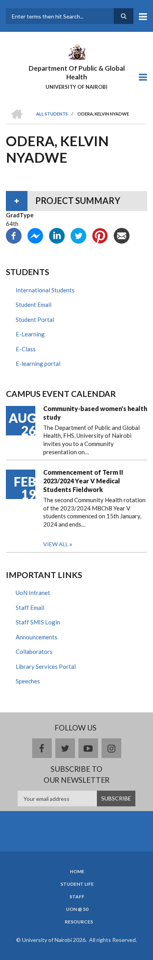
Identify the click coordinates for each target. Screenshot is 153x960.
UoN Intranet (33, 592)
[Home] (76, 51)
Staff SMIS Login (38, 622)
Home (77, 871)
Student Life (77, 884)
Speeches (28, 681)
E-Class (26, 348)
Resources (79, 922)
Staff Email (30, 607)
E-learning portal (38, 363)
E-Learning (30, 334)
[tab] (76, 201)
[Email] (121, 235)
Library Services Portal (46, 666)
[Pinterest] (100, 235)
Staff (76, 896)
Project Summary (77, 200)
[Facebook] (14, 235)
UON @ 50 (77, 909)
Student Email (33, 304)
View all (55, 544)
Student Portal (35, 319)
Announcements (36, 637)
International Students (45, 290)
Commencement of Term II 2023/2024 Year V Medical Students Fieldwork (83, 480)
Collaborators (34, 651)
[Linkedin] (57, 235)
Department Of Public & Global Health (77, 72)
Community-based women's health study (95, 413)
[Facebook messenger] (35, 235)
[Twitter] (78, 235)
